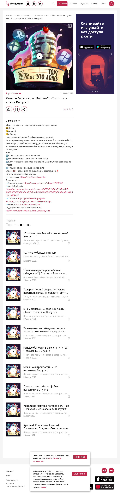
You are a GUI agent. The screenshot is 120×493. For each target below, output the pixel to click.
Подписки (84, 4)
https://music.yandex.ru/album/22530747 (43, 183)
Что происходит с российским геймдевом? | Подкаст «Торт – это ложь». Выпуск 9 (44, 273)
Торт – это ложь (41, 15)
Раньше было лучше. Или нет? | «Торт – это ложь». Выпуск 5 (45, 349)
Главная (73, 4)
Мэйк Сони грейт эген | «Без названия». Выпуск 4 (40, 368)
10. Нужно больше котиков (39, 252)
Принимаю (80, 457)
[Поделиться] (24, 109)
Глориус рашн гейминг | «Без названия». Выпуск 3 (40, 388)
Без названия (23, 15)
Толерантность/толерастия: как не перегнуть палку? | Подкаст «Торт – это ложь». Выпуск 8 (44, 293)
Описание (11, 120)
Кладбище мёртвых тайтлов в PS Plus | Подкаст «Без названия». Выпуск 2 (46, 407)
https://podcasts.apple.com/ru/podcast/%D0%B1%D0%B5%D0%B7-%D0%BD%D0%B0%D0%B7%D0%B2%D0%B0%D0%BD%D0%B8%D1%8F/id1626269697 (39, 192)
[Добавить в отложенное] (16, 109)
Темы (103, 4)
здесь (43, 487)
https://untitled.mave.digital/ (27, 204)
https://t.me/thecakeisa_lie (32, 177)
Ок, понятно (79, 474)
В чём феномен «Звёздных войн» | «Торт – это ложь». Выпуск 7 (44, 310)
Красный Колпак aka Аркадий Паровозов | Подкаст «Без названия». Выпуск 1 (46, 428)
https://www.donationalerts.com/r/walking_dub (28, 211)
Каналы (94, 4)
